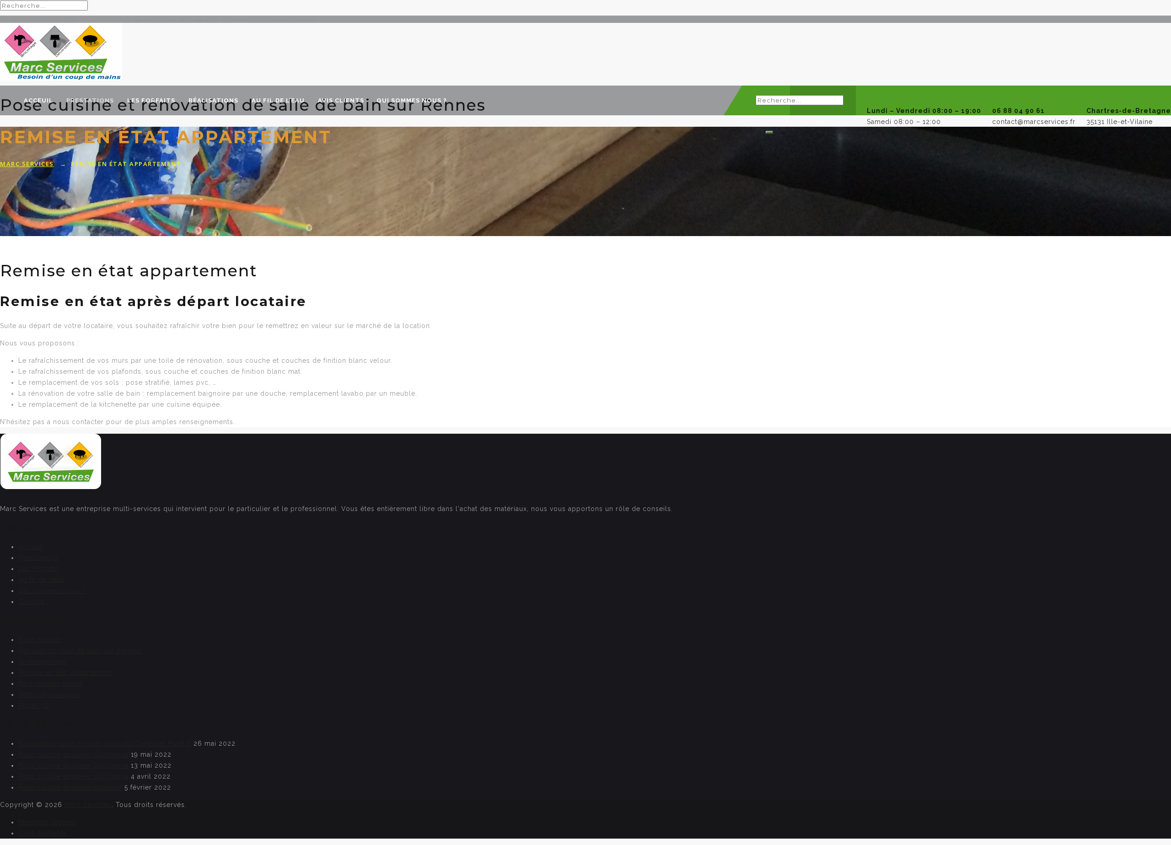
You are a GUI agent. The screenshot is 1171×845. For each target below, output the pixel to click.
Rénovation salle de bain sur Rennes (79, 650)
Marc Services (88, 804)
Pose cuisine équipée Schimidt (70, 787)
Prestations (90, 100)
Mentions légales (47, 822)
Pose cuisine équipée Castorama (73, 754)
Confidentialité (42, 833)
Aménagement (42, 661)
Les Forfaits (151, 100)
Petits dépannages (49, 694)
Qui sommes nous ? (411, 100)
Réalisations (213, 100)
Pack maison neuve (50, 683)
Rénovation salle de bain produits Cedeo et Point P (104, 743)
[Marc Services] (585, 53)
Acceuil (38, 100)
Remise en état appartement (65, 672)
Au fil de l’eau (278, 100)
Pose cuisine (39, 639)
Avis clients (341, 100)
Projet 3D (33, 705)
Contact (31, 601)
